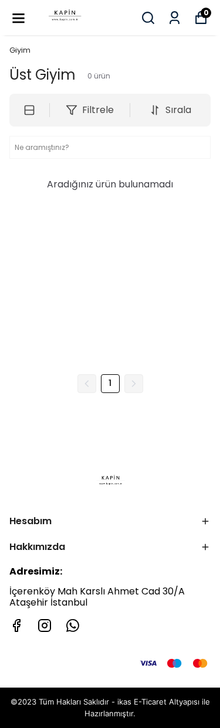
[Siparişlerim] (174, 18)
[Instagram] (45, 625)
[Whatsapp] (73, 625)
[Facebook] (16, 625)
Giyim (20, 50)
